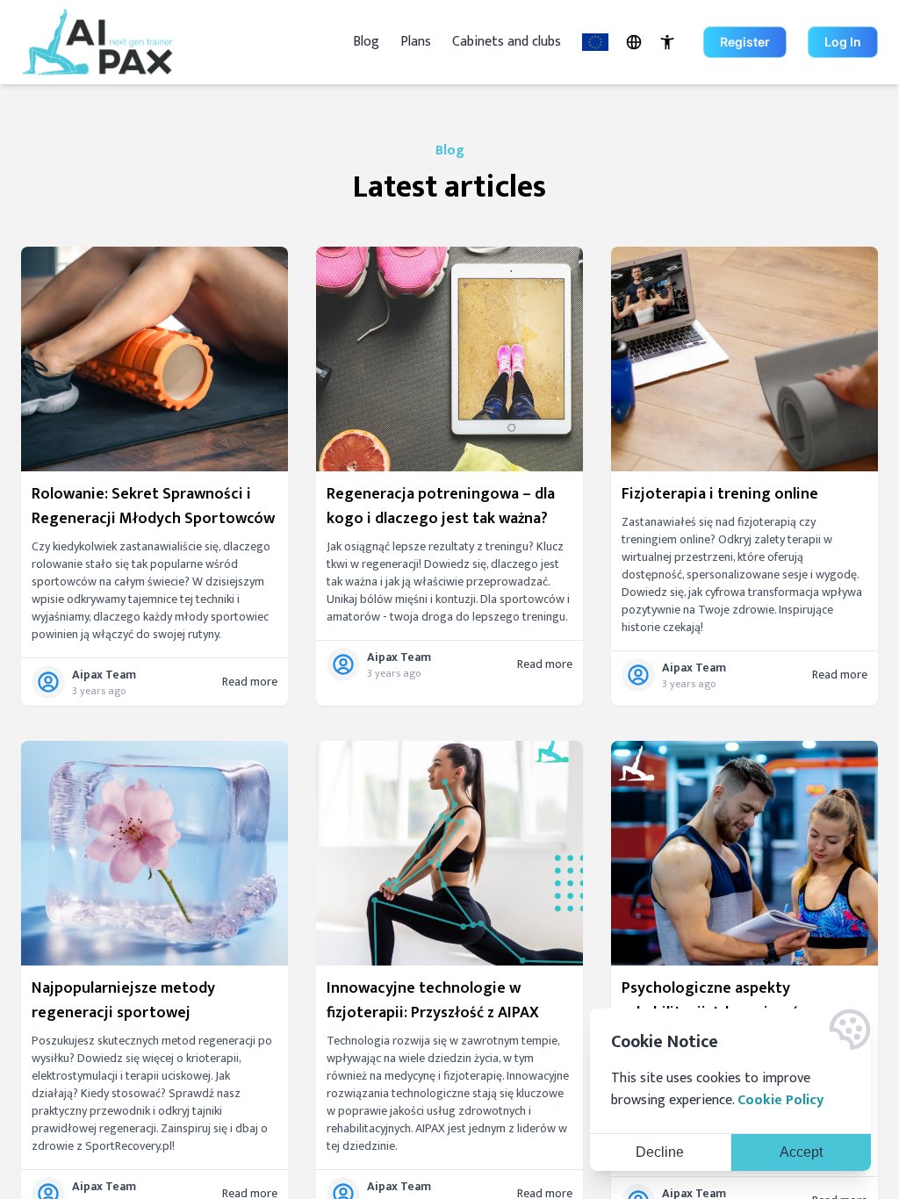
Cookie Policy (780, 1100)
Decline (660, 1152)
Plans (415, 42)
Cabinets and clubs (506, 42)
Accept (801, 1152)
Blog (366, 42)
